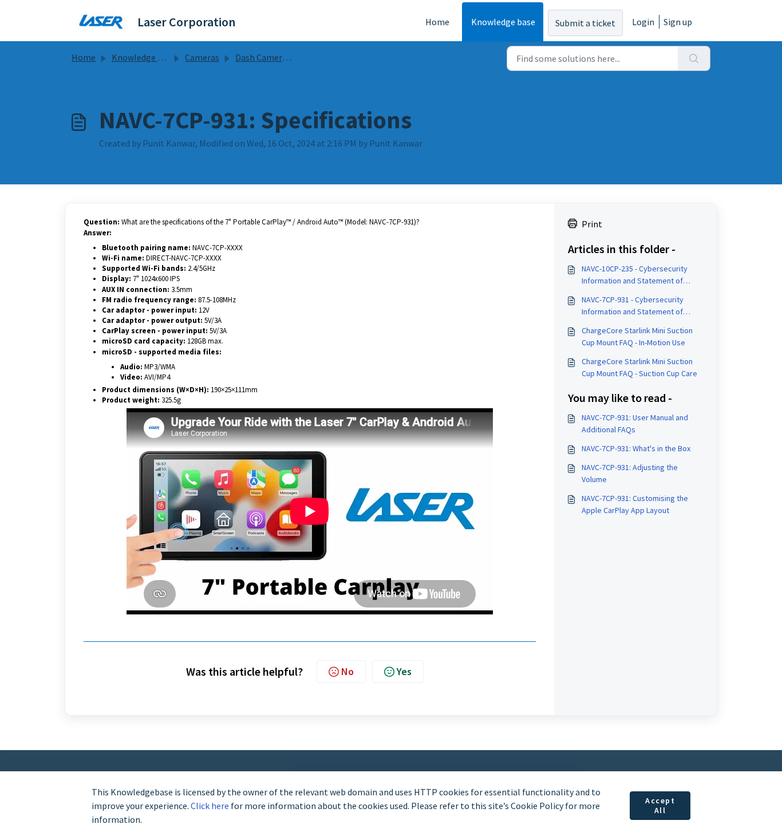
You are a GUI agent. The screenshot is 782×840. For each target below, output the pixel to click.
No (347, 671)
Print (592, 224)
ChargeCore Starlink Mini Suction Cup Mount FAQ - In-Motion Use (637, 336)
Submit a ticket (585, 23)
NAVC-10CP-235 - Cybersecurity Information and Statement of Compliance (635, 275)
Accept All (660, 805)
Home (437, 21)
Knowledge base (503, 21)
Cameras (202, 57)
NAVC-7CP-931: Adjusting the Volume (630, 473)
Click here (210, 805)
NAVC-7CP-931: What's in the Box (636, 448)
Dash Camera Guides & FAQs (289, 57)
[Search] (694, 58)
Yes (404, 671)
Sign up (677, 21)
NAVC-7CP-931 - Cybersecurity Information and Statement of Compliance (633, 306)
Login (643, 21)
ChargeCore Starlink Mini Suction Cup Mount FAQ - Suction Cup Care (639, 367)
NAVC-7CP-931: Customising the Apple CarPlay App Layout (635, 504)
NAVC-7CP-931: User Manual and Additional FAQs (635, 423)
